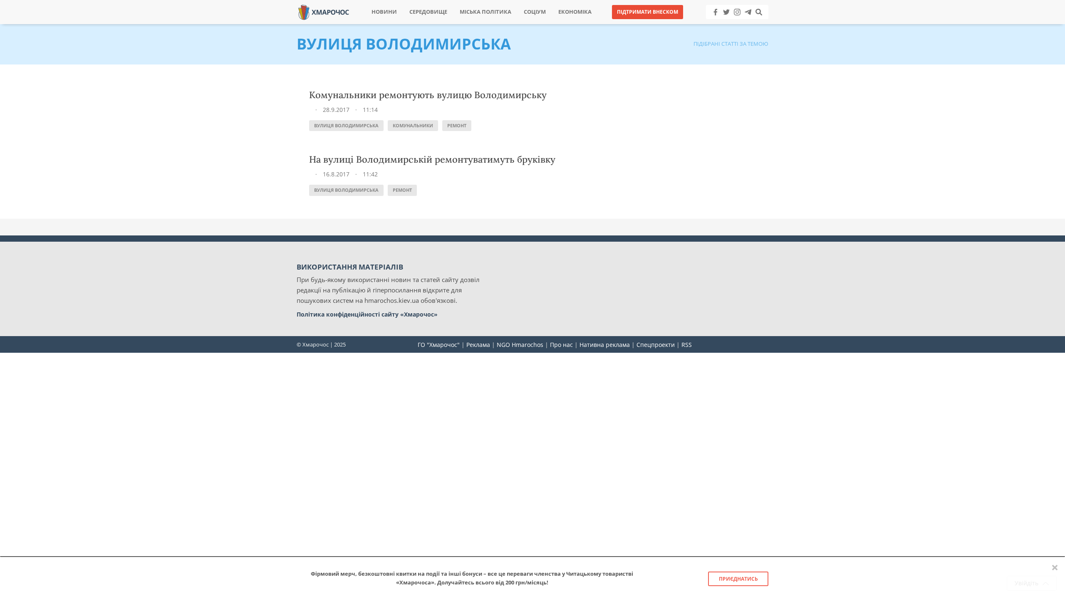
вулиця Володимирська (346, 125)
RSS (686, 345)
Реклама (478, 345)
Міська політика (485, 11)
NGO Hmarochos (520, 345)
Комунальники (413, 125)
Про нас (561, 345)
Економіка (575, 11)
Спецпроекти (656, 345)
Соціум (535, 11)
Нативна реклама (605, 345)
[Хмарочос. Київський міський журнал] (324, 11)
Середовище (428, 11)
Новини (384, 11)
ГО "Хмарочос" (439, 345)
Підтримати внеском (647, 11)
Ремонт (456, 125)
